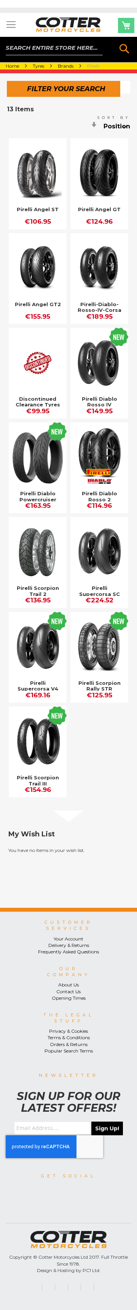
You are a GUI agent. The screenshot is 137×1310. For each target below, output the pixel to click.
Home (13, 66)
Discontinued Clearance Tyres (38, 402)
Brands (66, 66)
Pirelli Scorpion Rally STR (99, 686)
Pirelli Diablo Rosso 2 (99, 496)
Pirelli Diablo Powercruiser (37, 496)
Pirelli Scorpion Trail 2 (38, 591)
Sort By (113, 117)
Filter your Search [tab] (66, 89)
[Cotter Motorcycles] (68, 24)
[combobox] (54, 48)
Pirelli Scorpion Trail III (38, 780)
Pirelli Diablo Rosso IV (99, 402)
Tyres (39, 66)
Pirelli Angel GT (99, 209)
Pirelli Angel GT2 (38, 304)
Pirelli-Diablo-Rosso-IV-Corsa (99, 307)
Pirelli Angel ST (38, 209)
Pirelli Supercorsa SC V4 (99, 594)
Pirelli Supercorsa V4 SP (38, 689)
